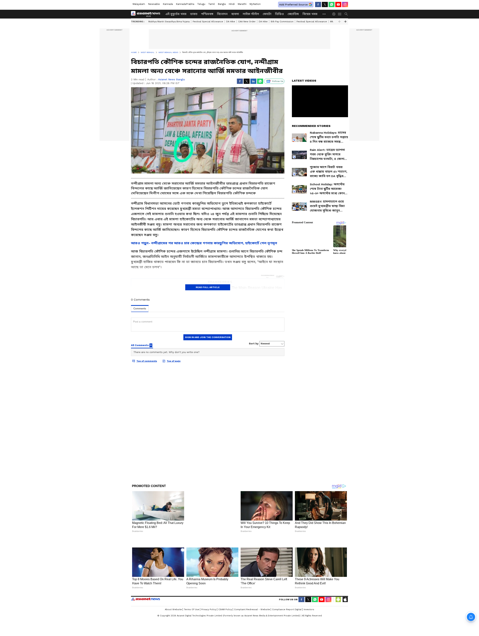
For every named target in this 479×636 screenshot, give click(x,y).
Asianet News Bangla (171, 79)
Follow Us (277, 81)
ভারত (193, 14)
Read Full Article (208, 287)
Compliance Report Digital (287, 597)
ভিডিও (279, 14)
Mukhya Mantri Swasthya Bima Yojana (169, 21)
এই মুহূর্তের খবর (175, 14)
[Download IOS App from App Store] (345, 587)
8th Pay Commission (282, 21)
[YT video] (338, 4)
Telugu (201, 4)
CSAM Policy (225, 597)
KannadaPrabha (185, 4)
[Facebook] (318, 4)
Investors (309, 597)
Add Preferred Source (293, 4)
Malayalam (138, 4)
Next (345, 21)
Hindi (232, 4)
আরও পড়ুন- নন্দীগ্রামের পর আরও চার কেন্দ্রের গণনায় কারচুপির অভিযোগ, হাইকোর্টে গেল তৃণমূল (204, 243)
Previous (339, 21)
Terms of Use (191, 597)
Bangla (222, 4)
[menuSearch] (346, 14)
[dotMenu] (324, 14)
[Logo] (147, 14)
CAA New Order (247, 21)
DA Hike (230, 21)
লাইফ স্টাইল (251, 14)
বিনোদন (222, 14)
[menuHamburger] (340, 14)
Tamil (211, 4)
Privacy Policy (208, 597)
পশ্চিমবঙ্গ (207, 14)
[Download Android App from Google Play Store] (338, 587)
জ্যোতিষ (293, 14)
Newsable (154, 4)
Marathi (242, 4)
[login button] (334, 14)
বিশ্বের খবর (310, 14)
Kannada (168, 4)
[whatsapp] (332, 4)
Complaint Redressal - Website (252, 597)
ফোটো (267, 14)
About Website (173, 597)
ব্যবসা (235, 14)
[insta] (345, 4)
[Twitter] (325, 4)
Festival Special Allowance (208, 21)
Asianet (145, 586)
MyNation (255, 4)
